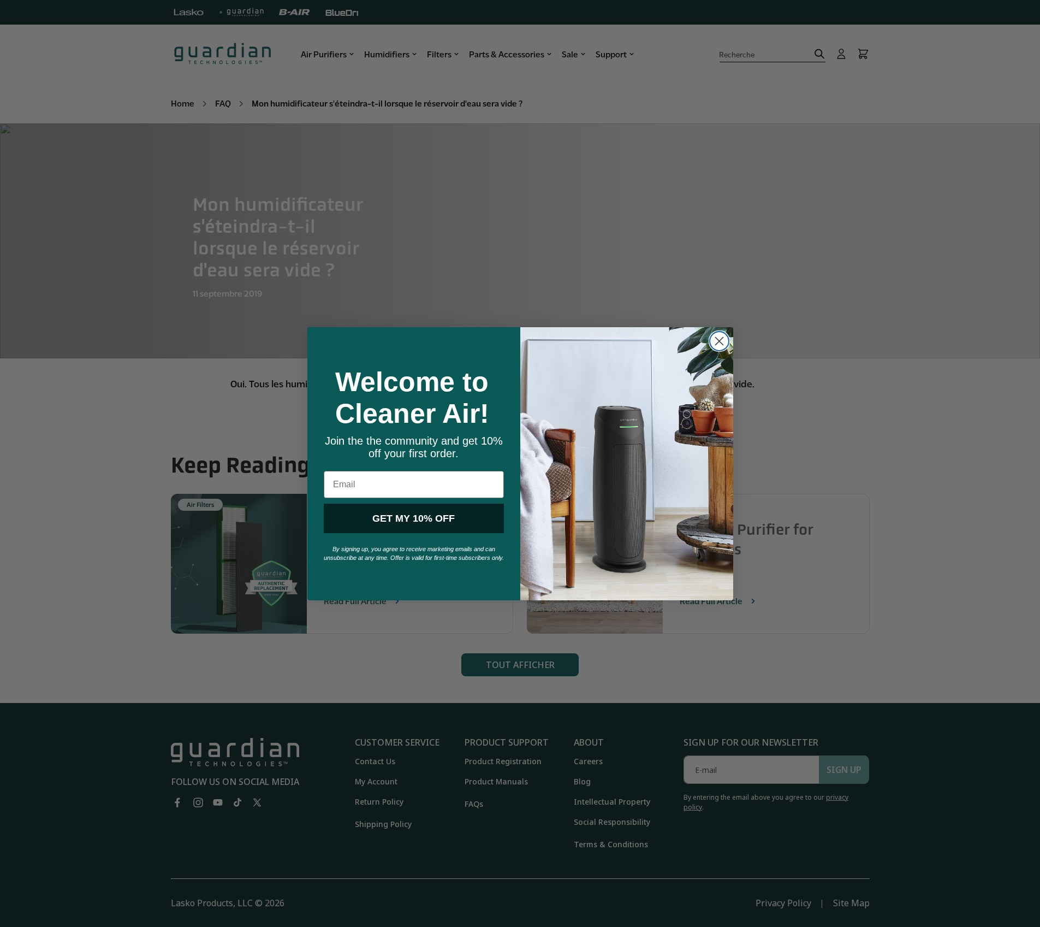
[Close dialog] (719, 341)
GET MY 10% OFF (413, 518)
